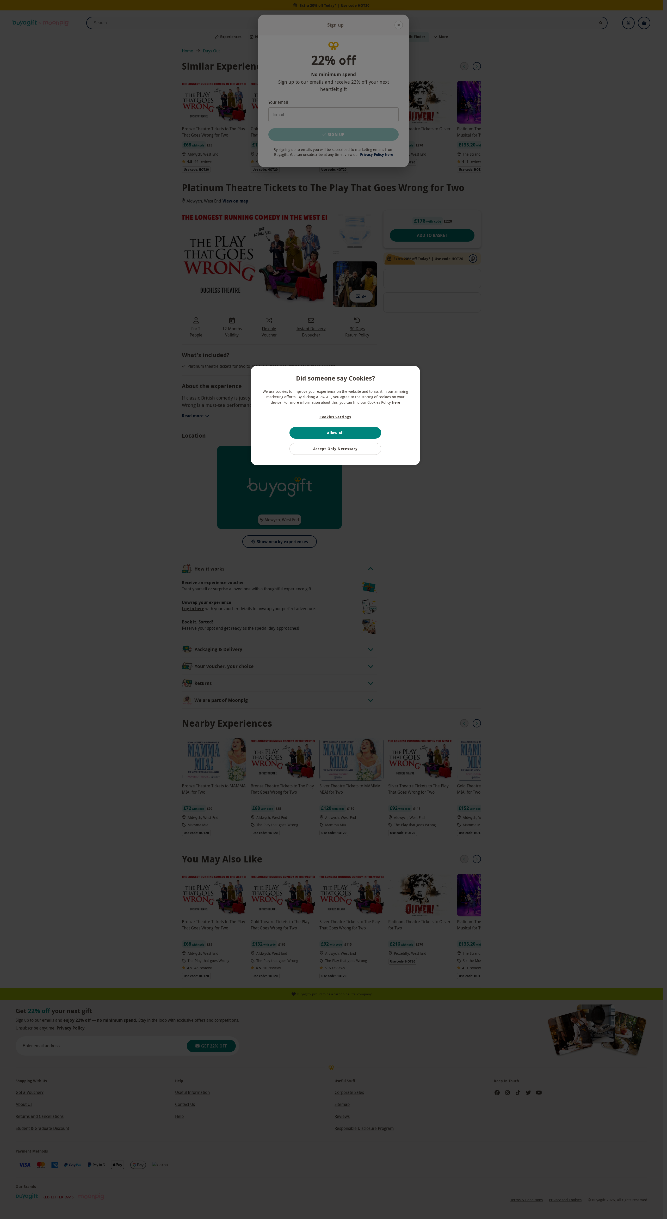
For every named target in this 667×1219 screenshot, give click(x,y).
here (396, 402)
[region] (335, 415)
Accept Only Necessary (335, 448)
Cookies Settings (335, 416)
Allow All (335, 432)
